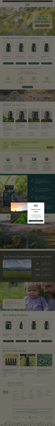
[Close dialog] (43, 203)
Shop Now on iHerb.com (36, 220)
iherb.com (33, 217)
